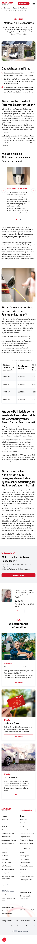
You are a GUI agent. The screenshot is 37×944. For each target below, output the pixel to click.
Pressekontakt (24, 873)
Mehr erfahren (18, 682)
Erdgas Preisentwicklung (26, 843)
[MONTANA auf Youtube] (32, 909)
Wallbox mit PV (6, 859)
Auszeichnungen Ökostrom (9, 840)
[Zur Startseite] (8, 4)
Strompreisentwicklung (8, 843)
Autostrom (4, 826)
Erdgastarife (23, 819)
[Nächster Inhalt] (33, 190)
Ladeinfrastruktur (6, 866)
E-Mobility (5, 849)
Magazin (15, 8)
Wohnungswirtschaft (8, 907)
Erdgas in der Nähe (25, 837)
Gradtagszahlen (6, 873)
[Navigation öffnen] (33, 3)
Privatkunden (22, 3)
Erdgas (22, 816)
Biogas (22, 826)
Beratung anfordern (18, 575)
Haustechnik (7, 11)
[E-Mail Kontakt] (28, 909)
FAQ (16, 921)
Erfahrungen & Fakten (26, 880)
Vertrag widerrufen (7, 921)
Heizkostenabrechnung (8, 869)
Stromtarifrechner (6, 823)
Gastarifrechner (24, 823)
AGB (34, 921)
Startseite (7, 8)
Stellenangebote (24, 856)
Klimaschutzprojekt (25, 862)
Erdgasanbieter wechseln (27, 833)
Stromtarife (5, 819)
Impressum (20, 926)
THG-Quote (5, 856)
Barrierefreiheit (30, 926)
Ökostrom (5, 816)
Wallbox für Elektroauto (19, 11)
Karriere (22, 852)
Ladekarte (4, 852)
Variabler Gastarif (25, 830)
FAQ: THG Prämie (6, 862)
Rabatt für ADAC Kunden (26, 876)
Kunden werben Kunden (26, 866)
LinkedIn (19, 611)
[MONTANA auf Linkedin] (21, 909)
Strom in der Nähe (6, 837)
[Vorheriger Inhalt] (4, 190)
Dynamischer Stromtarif (8, 833)
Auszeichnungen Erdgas (26, 840)
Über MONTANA (25, 849)
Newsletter (23, 869)
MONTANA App (24, 859)
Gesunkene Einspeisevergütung (14, 73)
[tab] (16, 219)
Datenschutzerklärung (8, 926)
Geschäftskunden (25, 893)
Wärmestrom (5, 830)
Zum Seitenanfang (27, 810)
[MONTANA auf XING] (24, 909)
